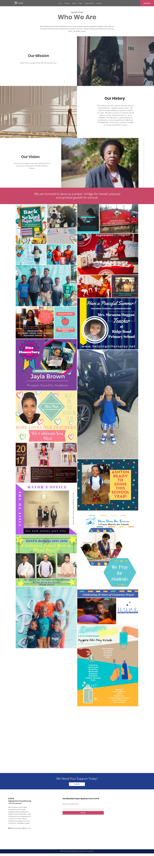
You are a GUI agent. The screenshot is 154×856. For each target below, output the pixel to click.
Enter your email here (70, 804)
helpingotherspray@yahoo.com (21, 828)
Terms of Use (82, 851)
